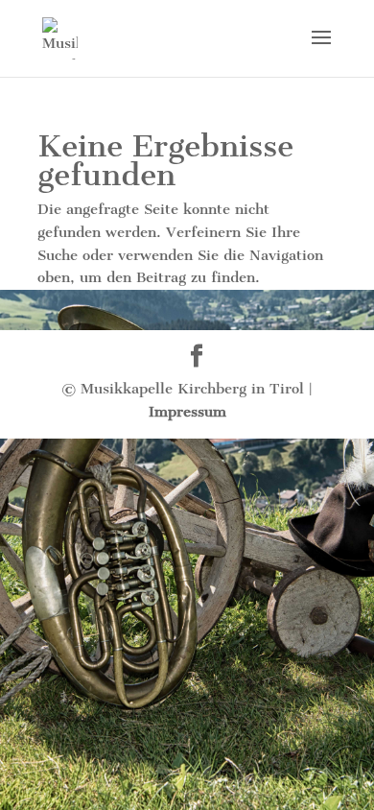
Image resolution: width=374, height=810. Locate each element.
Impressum (187, 411)
